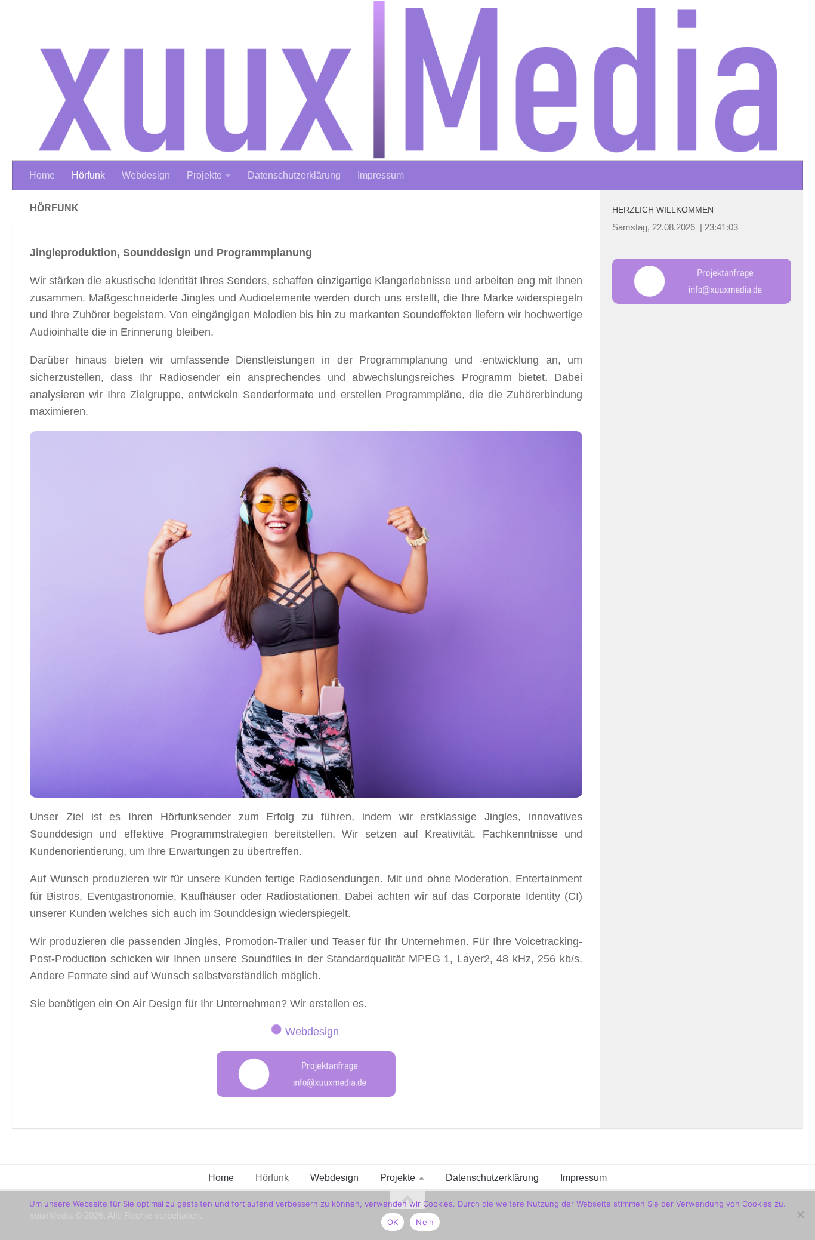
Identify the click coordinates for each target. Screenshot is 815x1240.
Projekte (204, 175)
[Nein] (800, 1214)
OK (393, 1222)
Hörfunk (88, 175)
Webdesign (146, 175)
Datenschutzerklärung (294, 175)
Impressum (380, 175)
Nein (425, 1222)
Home (42, 175)
